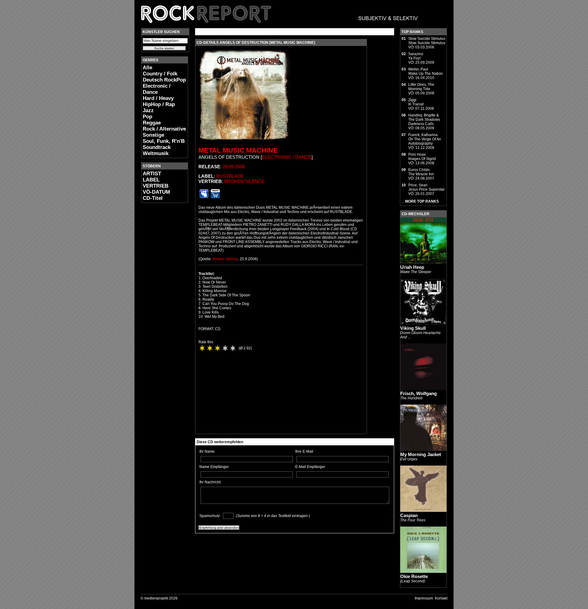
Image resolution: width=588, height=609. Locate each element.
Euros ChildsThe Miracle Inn (421, 172)
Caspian (409, 515)
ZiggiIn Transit (416, 102)
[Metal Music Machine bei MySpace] (204, 197)
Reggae (152, 123)
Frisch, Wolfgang (418, 393)
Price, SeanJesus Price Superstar (426, 187)
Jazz (148, 110)
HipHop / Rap (159, 104)
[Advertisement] (159, 299)
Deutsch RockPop (164, 80)
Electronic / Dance (157, 89)
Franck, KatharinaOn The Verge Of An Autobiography (424, 139)
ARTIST (152, 174)
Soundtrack (157, 147)
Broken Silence (244, 181)
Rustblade (230, 176)
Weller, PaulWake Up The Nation (425, 71)
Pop (147, 117)
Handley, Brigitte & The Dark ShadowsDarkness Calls (424, 119)
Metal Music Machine (238, 150)
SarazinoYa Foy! (415, 56)
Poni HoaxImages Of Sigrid (422, 156)
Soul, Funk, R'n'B (164, 141)
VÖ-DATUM (156, 192)
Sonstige (153, 135)
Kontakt (441, 598)
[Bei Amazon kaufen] (215, 197)
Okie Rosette (414, 576)
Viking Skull (413, 328)
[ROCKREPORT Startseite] (279, 26)
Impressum (424, 598)
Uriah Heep (412, 267)
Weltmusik (155, 153)
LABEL (151, 180)
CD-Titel (153, 198)
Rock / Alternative (164, 129)
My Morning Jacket (420, 454)
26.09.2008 (234, 166)
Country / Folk (160, 74)
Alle (147, 67)
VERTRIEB (155, 186)
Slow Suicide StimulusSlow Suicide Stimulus (426, 40)
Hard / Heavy (158, 98)
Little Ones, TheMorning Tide (421, 86)
